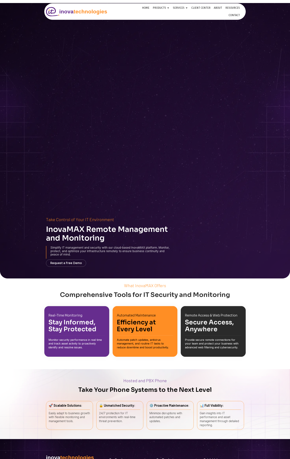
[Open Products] (168, 8)
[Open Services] (186, 8)
